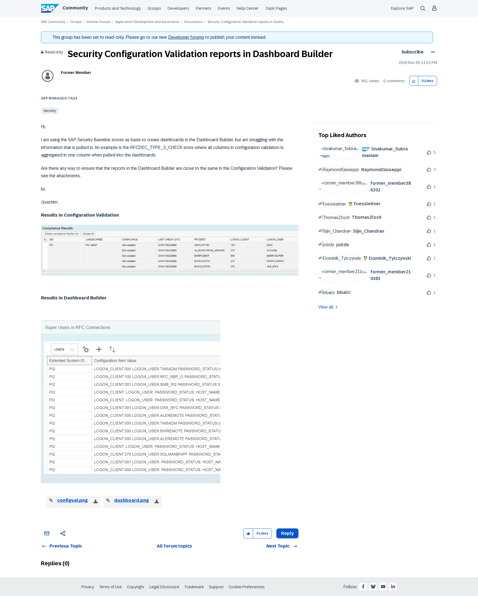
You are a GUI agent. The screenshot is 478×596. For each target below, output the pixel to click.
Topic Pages (276, 8)
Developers (178, 8)
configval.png (72, 500)
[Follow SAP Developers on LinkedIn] (393, 586)
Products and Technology (118, 8)
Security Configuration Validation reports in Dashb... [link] (246, 22)
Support (216, 587)
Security (49, 111)
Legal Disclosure (164, 587)
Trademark (194, 587)
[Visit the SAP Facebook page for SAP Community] (363, 586)
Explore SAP (402, 8)
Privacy (87, 587)
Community (75, 8)
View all (325, 307)
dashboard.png (131, 500)
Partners (203, 8)
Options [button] (432, 52)
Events (224, 8)
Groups (154, 8)
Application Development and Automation (147, 22)
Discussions (193, 22)
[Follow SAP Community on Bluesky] (373, 586)
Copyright (135, 587)
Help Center (248, 8)
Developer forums (186, 37)
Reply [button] (287, 533)
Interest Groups (98, 22)
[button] (414, 81)
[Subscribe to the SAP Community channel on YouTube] (383, 586)
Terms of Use (110, 587)
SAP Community (53, 22)
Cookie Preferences (247, 587)
